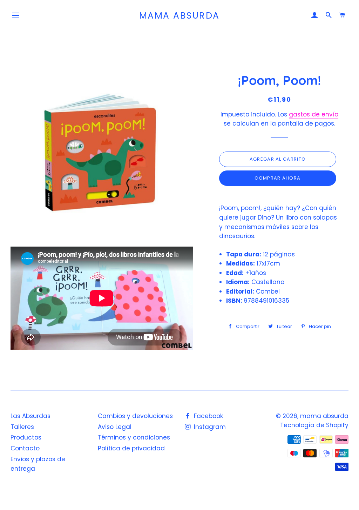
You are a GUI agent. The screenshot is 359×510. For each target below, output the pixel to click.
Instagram (209, 427)
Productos (26, 437)
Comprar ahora (277, 178)
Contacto (25, 448)
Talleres (22, 427)
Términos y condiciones (134, 437)
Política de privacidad (131, 448)
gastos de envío (313, 114)
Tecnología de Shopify (314, 425)
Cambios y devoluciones (135, 416)
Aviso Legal (114, 427)
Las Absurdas (30, 416)
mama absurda (179, 15)
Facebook (207, 416)
